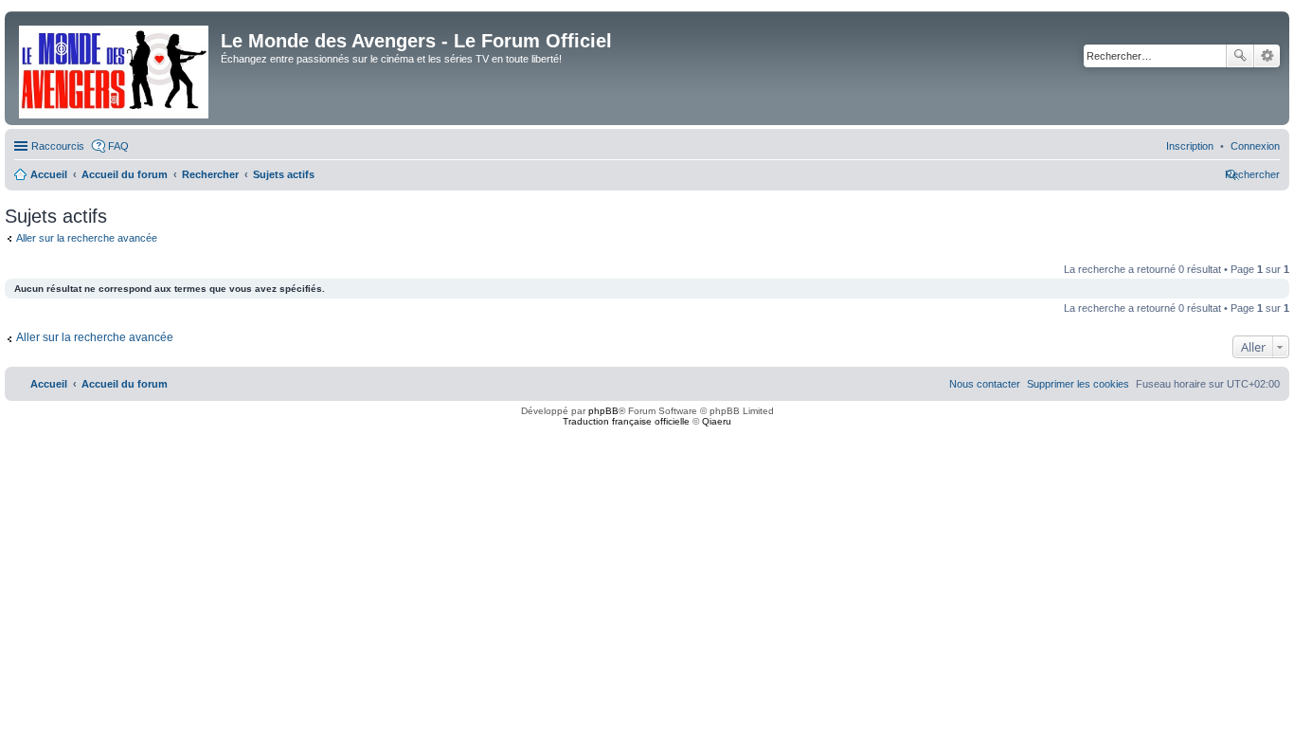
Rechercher (1240, 56)
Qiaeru (716, 421)
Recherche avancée (1267, 56)
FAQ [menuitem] (118, 146)
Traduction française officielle (626, 421)
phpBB (603, 411)
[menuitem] (1255, 146)
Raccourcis (57, 146)
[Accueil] (115, 68)
